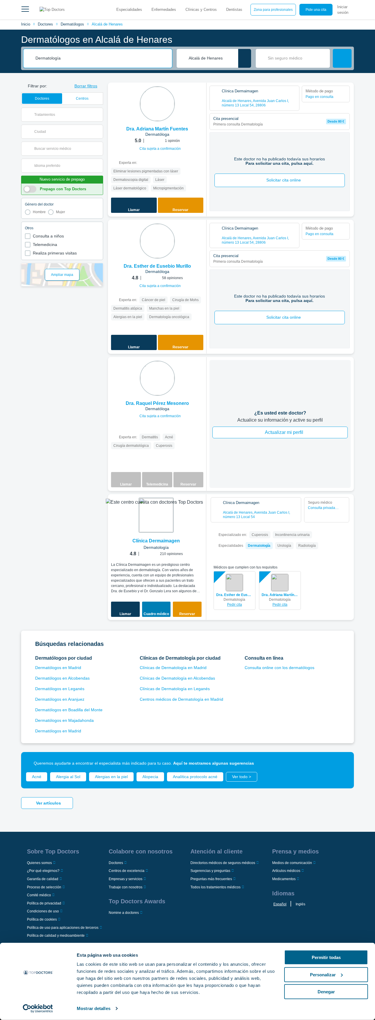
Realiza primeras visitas (55, 253)
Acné (36, 776)
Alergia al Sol (68, 776)
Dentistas (234, 9)
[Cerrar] (342, 763)
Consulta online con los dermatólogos (279, 667)
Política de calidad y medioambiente (56, 936)
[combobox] (101, 58)
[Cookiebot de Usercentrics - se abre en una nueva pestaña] (38, 1008)
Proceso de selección (44, 887)
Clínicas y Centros (201, 9)
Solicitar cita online (283, 180)
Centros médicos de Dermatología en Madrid (181, 699)
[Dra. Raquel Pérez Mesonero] (157, 378)
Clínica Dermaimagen (156, 540)
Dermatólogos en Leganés (59, 688)
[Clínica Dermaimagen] (156, 515)
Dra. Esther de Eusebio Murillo (234, 595)
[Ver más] (199, 95)
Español (280, 904)
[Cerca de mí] (244, 58)
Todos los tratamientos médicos (215, 887)
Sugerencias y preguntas (210, 871)
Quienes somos (39, 863)
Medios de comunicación (292, 863)
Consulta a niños (48, 236)
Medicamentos (284, 879)
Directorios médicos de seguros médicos (222, 863)
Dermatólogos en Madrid (58, 667)
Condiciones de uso (43, 911)
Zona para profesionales (273, 10)
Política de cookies (42, 919)
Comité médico (39, 895)
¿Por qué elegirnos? (43, 871)
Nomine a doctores (124, 913)
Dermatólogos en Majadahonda (64, 720)
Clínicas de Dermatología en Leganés (175, 688)
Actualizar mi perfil (284, 432)
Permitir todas (326, 957)
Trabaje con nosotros (125, 887)
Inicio (25, 24)
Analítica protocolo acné (195, 776)
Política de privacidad (44, 903)
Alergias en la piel (111, 776)
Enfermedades (163, 9)
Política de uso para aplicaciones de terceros (62, 928)
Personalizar (323, 974)
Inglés (300, 904)
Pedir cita (234, 605)
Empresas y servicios (125, 879)
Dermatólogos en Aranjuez (59, 699)
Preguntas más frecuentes (211, 879)
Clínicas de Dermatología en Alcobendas (177, 678)
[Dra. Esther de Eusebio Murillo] (157, 241)
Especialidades (129, 9)
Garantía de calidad (42, 879)
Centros (82, 98)
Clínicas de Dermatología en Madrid (173, 667)
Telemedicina (45, 244)
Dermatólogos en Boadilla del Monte (69, 709)
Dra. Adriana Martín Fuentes (280, 595)
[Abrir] (98, 114)
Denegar (326, 991)
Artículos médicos (286, 871)
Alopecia (150, 776)
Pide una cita (316, 10)
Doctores (45, 24)
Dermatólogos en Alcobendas (62, 678)
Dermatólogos (72, 24)
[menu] (25, 9)
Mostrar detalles (93, 1008)
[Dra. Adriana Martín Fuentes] (157, 103)
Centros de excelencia (126, 871)
